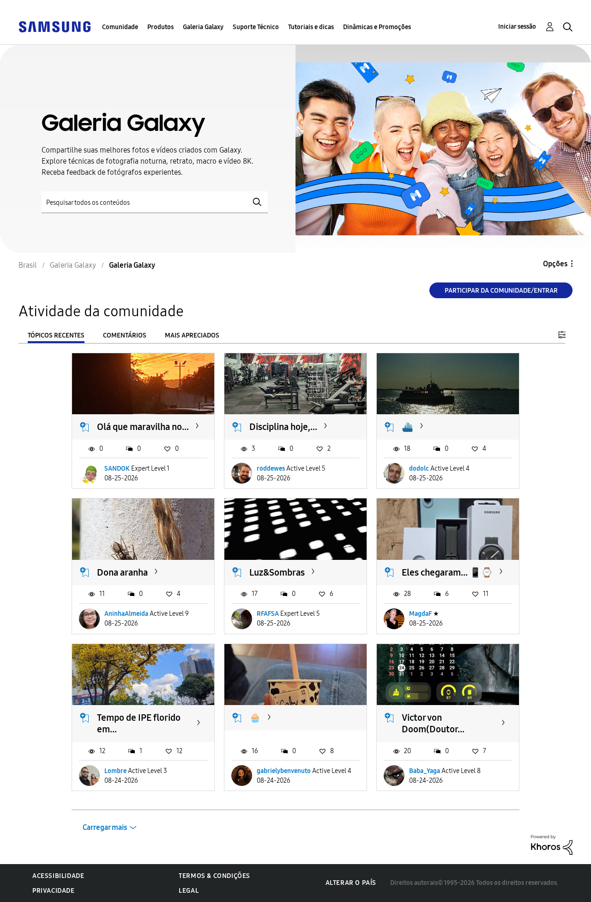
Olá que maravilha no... (143, 426)
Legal (189, 891)
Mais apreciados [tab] (192, 335)
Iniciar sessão (517, 27)
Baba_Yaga (424, 771)
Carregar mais (105, 827)
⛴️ (407, 426)
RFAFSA (268, 614)
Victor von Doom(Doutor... (433, 723)
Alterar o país (351, 883)
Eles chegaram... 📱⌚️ (447, 572)
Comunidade (120, 27)
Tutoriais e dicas (311, 27)
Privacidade (53, 891)
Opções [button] (555, 263)
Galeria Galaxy (203, 27)
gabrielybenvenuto (284, 771)
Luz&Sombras (277, 572)
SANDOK (117, 468)
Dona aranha (122, 572)
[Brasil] (54, 26)
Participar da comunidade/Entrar (501, 291)
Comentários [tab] (124, 335)
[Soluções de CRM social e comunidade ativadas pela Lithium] (552, 844)
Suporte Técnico (256, 27)
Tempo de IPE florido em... (139, 723)
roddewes (271, 468)
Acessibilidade (58, 876)
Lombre (115, 771)
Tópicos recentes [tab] (56, 335)
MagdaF (420, 614)
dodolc (419, 468)
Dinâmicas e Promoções (377, 27)
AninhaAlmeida (126, 614)
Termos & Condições (214, 876)
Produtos (160, 27)
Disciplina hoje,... (283, 426)
